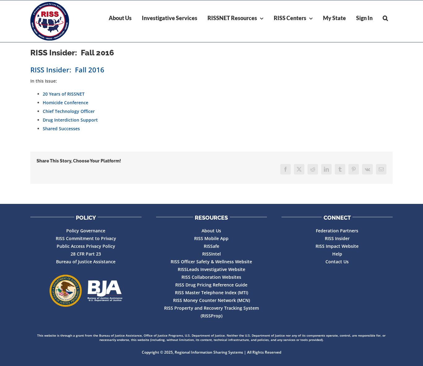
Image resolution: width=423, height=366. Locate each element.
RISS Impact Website (337, 246)
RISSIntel (211, 254)
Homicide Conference (65, 102)
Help (337, 254)
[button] (385, 18)
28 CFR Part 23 (86, 254)
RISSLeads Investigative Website (211, 269)
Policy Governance (85, 231)
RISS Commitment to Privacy (86, 238)
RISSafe (211, 246)
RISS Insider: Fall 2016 (67, 70)
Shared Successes (61, 128)
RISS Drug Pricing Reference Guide (211, 285)
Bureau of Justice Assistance (86, 262)
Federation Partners (337, 231)
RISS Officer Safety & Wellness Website (211, 262)
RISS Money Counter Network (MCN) (211, 300)
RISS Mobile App (211, 238)
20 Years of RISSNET (64, 94)
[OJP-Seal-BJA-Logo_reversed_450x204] (86, 291)
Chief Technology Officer (69, 111)
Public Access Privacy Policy (86, 246)
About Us (211, 231)
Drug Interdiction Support (70, 120)
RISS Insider (337, 238)
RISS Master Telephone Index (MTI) (211, 292)
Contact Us (337, 262)
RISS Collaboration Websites (211, 277)
